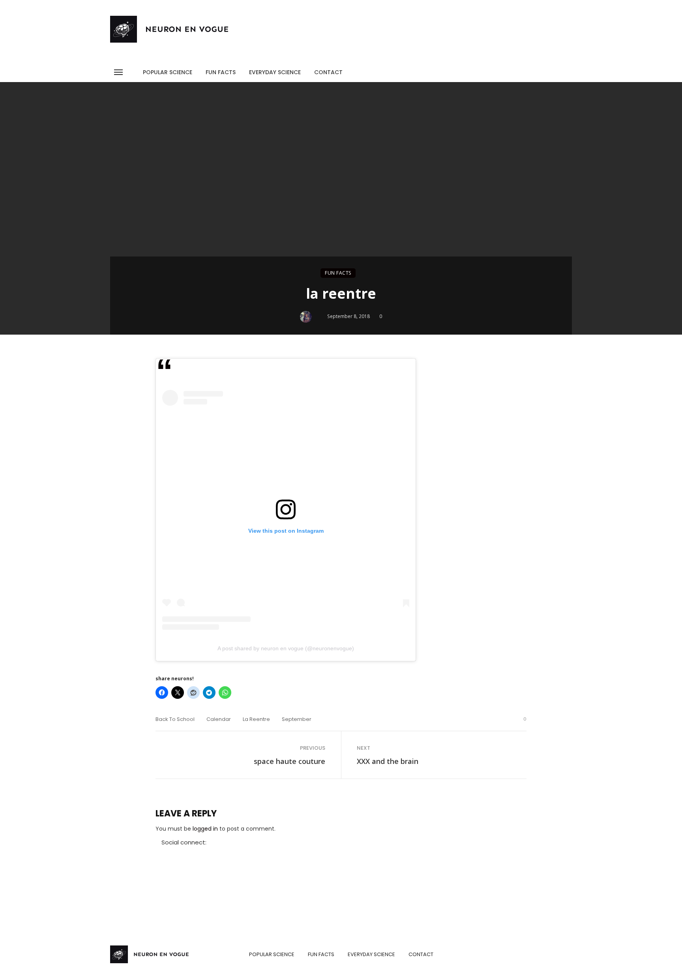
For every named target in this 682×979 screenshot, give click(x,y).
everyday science (275, 72)
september (296, 719)
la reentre (256, 719)
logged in (205, 829)
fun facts (221, 72)
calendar (218, 719)
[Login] (551, 70)
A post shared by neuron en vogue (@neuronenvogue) (285, 648)
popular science (167, 72)
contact (328, 72)
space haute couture (289, 761)
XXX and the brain (387, 761)
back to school (175, 719)
